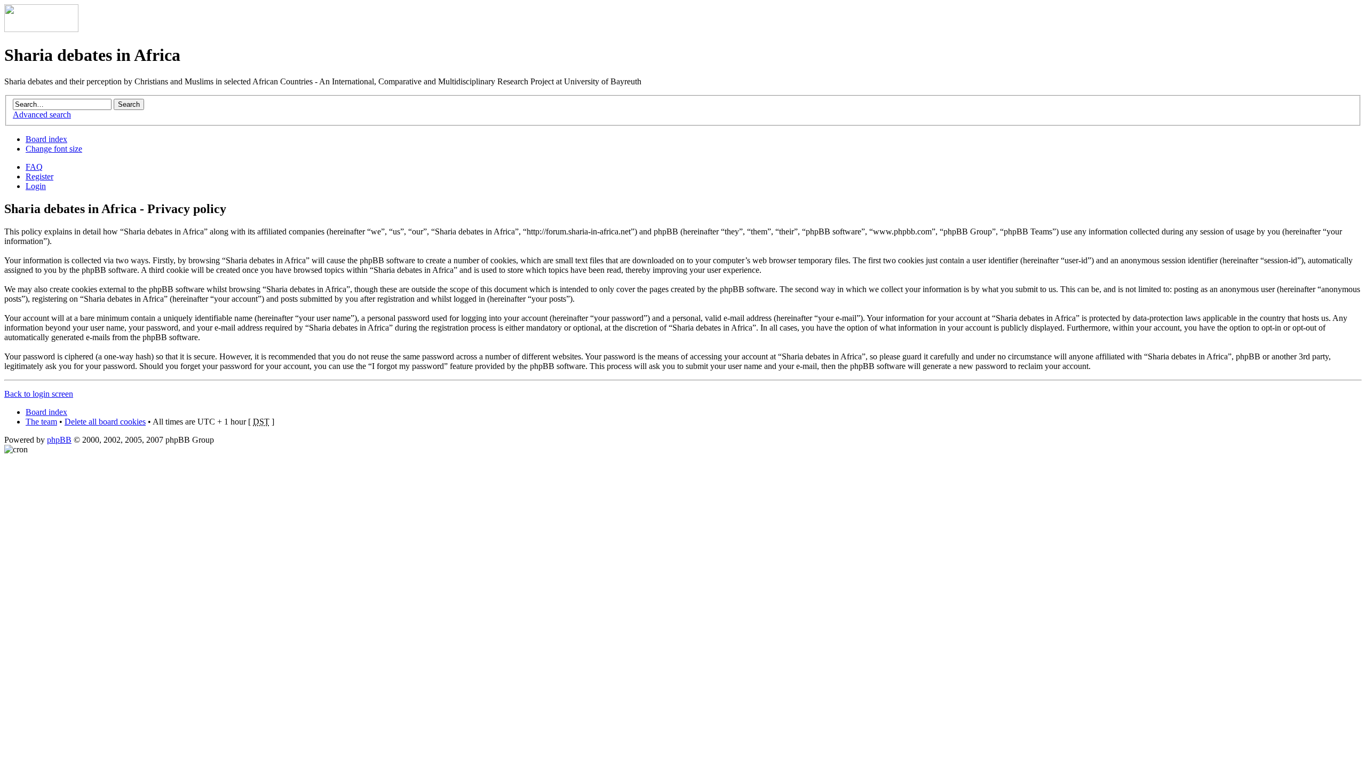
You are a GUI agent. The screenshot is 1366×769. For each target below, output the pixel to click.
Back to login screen (38, 393)
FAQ (34, 166)
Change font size (54, 148)
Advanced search (42, 114)
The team (41, 421)
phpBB (59, 439)
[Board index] (41, 29)
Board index (46, 139)
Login (36, 186)
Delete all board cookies (105, 421)
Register (39, 176)
